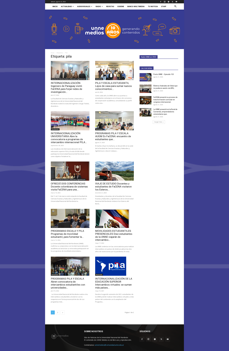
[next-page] (63, 312)
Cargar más (158, 122)
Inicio (52, 53)
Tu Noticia (153, 6)
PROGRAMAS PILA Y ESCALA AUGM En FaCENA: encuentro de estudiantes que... (113, 136)
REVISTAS (110, 6)
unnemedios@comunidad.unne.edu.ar (109, 345)
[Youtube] (176, 1)
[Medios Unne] (114, 29)
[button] (175, 6)
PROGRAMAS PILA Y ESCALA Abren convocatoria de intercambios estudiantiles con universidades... (68, 283)
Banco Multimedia (136, 6)
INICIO (55, 6)
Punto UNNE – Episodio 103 (163, 74)
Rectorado (99, 274)
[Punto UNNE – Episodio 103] (145, 77)
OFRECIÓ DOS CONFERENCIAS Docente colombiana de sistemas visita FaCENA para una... (69, 186)
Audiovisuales (83, 6)
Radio (98, 6)
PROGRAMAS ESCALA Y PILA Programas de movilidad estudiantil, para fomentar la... (67, 234)
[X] (172, 1)
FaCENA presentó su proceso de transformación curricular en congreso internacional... (165, 99)
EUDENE (120, 6)
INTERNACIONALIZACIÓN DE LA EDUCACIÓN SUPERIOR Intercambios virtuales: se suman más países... (113, 283)
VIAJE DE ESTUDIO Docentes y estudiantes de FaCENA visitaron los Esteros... (113, 186)
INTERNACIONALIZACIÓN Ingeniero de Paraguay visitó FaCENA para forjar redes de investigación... (66, 87)
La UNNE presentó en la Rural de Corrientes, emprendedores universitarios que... (165, 111)
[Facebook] (160, 1)
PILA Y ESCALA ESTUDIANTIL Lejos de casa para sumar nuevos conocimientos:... (113, 86)
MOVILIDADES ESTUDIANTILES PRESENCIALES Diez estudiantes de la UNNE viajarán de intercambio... (113, 235)
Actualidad (66, 6)
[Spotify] (168, 1)
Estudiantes (55, 129)
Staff (163, 6)
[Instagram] (164, 1)
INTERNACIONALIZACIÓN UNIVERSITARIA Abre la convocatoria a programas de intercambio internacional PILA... (69, 138)
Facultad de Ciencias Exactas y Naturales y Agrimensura (68, 79)
